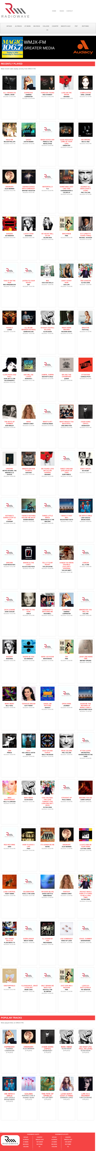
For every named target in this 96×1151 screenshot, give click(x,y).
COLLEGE (46, 26)
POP (76, 26)
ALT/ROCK (18, 26)
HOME (54, 11)
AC (47, 30)
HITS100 (9, 26)
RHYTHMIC (85, 26)
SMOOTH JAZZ (65, 26)
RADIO (62, 11)
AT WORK (27, 26)
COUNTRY (55, 26)
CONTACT (69, 11)
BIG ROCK (36, 26)
